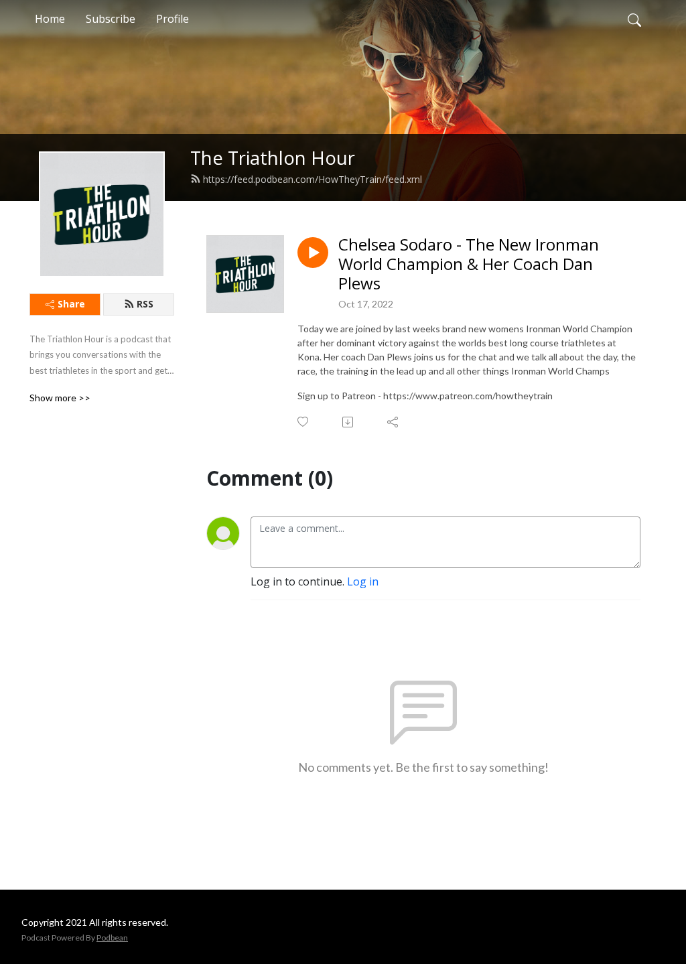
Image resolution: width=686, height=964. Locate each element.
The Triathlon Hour (272, 157)
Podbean (112, 938)
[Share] (393, 422)
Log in (363, 581)
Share (71, 303)
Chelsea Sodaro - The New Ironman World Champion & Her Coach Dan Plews (468, 264)
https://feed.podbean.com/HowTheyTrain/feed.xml (312, 179)
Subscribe (110, 18)
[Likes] (304, 422)
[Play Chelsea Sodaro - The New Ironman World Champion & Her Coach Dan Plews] (312, 252)
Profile (172, 18)
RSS (145, 303)
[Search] (634, 18)
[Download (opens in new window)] (348, 422)
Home (50, 18)
